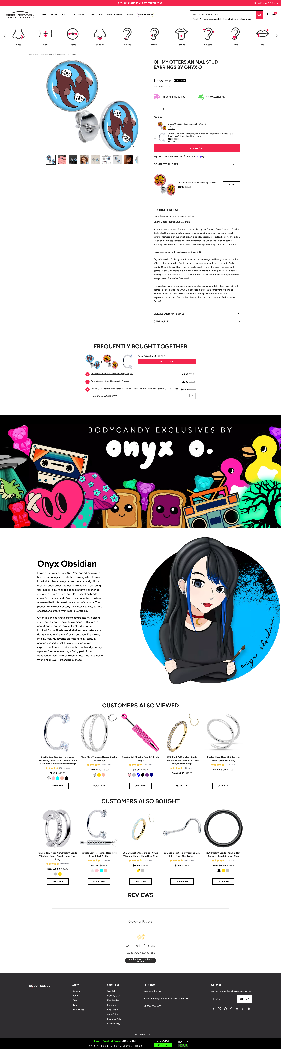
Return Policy (113, 1023)
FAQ (74, 1000)
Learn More (171, 129)
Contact (76, 991)
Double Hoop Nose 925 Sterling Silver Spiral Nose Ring (223, 759)
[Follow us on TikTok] (243, 1009)
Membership (113, 1000)
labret (230, 19)
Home (32, 54)
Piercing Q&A (79, 1009)
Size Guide (112, 1009)
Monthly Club (113, 995)
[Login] (267, 15)
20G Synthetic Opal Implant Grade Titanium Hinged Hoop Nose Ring (140, 854)
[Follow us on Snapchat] (249, 1009)
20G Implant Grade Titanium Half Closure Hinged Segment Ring (223, 854)
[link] (49, 778)
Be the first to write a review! (140, 960)
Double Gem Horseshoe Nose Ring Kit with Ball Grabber (99, 854)
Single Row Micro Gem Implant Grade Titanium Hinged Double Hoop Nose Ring (57, 856)
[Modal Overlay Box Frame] (140, 1043)
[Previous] (4, 36)
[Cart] (273, 15)
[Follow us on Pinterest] (231, 1009)
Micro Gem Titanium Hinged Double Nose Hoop (99, 759)
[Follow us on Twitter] (219, 1009)
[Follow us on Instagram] (225, 1009)
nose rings (213, 19)
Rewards (111, 1005)
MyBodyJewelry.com (140, 1034)
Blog (74, 1005)
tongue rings (239, 19)
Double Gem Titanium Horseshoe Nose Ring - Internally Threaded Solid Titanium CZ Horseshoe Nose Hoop (57, 760)
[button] (32, 734)
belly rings (222, 19)
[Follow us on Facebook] (214, 1009)
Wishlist (111, 991)
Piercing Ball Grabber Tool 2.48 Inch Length (140, 759)
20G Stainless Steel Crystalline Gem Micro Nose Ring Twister (182, 854)
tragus (248, 19)
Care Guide (112, 1014)
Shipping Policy (114, 1019)
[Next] (276, 36)
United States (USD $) (264, 3)
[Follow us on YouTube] (237, 1009)
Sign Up (244, 999)
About (75, 995)
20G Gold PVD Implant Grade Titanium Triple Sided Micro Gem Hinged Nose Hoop (182, 760)
